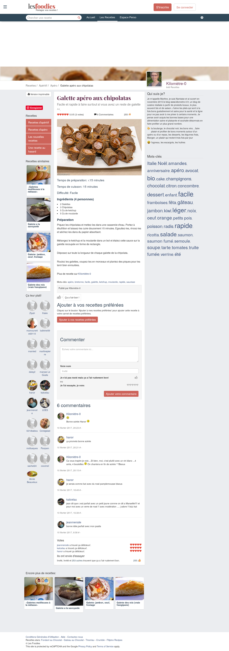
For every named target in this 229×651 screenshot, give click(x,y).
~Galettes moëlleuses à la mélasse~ (36, 189)
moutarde (113, 281)
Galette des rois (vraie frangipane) (37, 286)
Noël (162, 163)
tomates (180, 247)
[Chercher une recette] (79, 17)
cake (160, 179)
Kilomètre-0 (176, 83)
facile (87, 281)
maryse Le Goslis (45, 373)
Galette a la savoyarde (34, 225)
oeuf (151, 217)
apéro (71, 281)
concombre (188, 185)
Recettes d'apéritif (38, 122)
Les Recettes (107, 17)
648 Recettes (172, 87)
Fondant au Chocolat (51, 639)
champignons (178, 178)
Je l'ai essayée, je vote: (72, 385)
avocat (191, 170)
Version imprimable (39, 94)
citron (171, 185)
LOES (45, 410)
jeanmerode (73, 522)
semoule (182, 241)
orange (164, 217)
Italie (152, 163)
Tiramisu (90, 639)
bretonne (79, 281)
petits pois (182, 218)
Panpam (45, 448)
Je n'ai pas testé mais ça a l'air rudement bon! (84, 377)
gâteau (185, 201)
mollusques (32, 448)
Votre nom (65, 366)
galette (94, 281)
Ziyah (32, 313)
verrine (167, 254)
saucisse (130, 281)
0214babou (32, 430)
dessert (155, 194)
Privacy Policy (85, 646)
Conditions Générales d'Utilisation (42, 636)
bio (151, 178)
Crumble (100, 639)
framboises (157, 202)
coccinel (45, 465)
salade (168, 234)
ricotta (153, 234)
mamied (32, 351)
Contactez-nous (75, 636)
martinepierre (45, 353)
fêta (172, 202)
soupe (153, 247)
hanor (70, 437)
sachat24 (32, 465)
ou (61, 381)
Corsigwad (45, 430)
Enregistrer (36, 107)
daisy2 (32, 371)
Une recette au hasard (36, 149)
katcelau (71, 499)
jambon (155, 210)
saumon (185, 234)
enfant (171, 195)
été (178, 254)
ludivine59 (45, 330)
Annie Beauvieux (32, 480)
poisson (154, 226)
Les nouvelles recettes (36, 138)
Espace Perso (128, 17)
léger (179, 209)
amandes (177, 163)
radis (168, 226)
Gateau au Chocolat (74, 639)
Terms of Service (105, 646)
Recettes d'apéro (38, 129)
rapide (122, 281)
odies (28, 6)
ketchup (103, 281)
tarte (166, 247)
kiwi (167, 210)
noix (191, 210)
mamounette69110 (32, 332)
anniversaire (158, 170)
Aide (63, 636)
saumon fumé (160, 241)
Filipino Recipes (114, 639)
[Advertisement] (114, 45)
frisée (45, 313)
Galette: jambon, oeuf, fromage (36, 255)
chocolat (156, 185)
